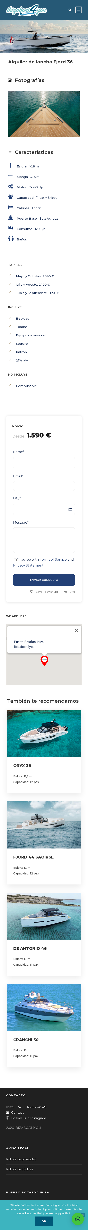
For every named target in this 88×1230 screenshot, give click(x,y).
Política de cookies (19, 1169)
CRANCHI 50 (25, 1040)
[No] (83, 1215)
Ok (44, 1221)
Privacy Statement (28, 565)
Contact (17, 1112)
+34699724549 (34, 1107)
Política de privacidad (21, 1159)
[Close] (76, 630)
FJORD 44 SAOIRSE (33, 857)
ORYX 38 (22, 765)
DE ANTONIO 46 (30, 948)
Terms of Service (53, 559)
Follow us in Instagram (28, 1118)
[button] (44, 661)
